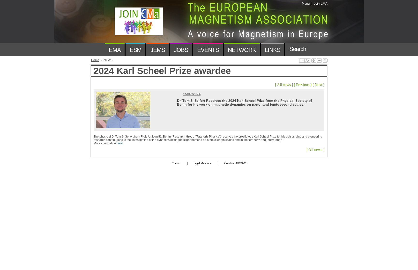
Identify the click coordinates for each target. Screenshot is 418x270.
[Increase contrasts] (313, 60)
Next (318, 85)
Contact (176, 163)
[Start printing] (325, 60)
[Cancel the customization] (319, 60)
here (120, 143)
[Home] (97, 49)
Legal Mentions (202, 163)
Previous (302, 85)
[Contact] (317, 49)
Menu (306, 3)
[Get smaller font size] (301, 60)
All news (284, 85)
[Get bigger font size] (307, 60)
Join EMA (320, 3)
